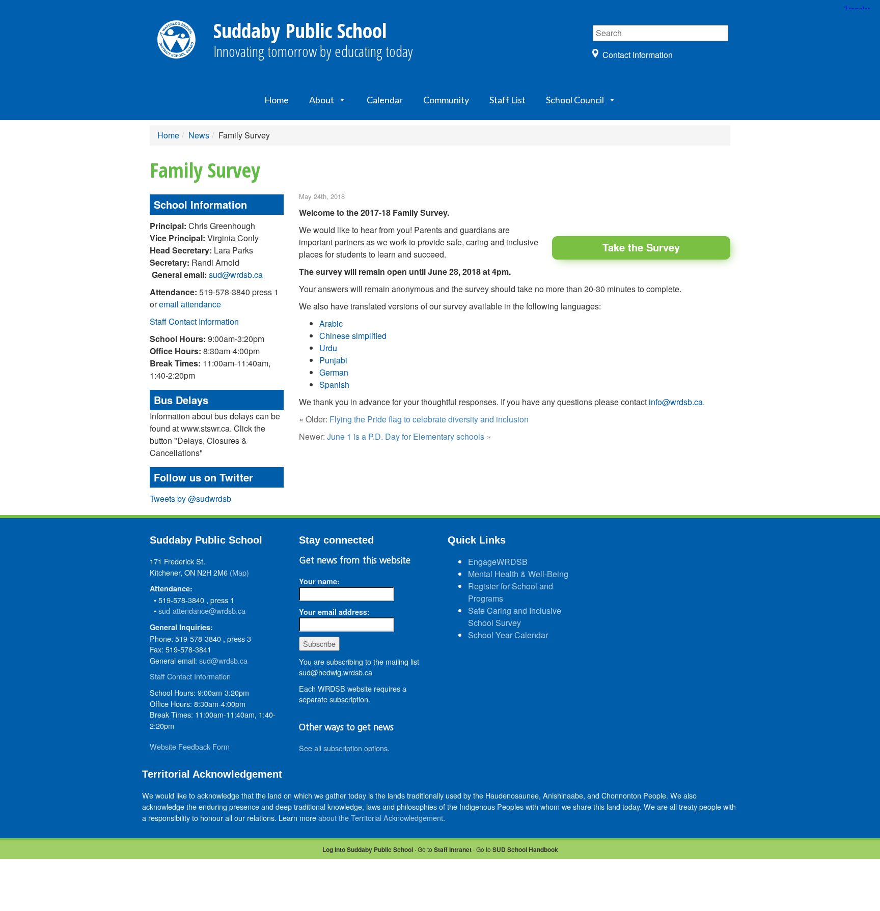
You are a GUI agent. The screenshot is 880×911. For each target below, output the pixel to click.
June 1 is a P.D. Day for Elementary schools (405, 436)
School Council (575, 99)
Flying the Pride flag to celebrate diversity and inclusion (429, 419)
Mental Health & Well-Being (518, 574)
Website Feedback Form (190, 746)
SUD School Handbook (525, 849)
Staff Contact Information (194, 321)
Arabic (331, 323)
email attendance (190, 304)
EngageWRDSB (498, 561)
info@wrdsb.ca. (678, 402)
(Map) (239, 572)
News (198, 135)
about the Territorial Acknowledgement (380, 817)
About (321, 99)
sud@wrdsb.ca (236, 274)
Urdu (328, 348)
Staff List (507, 99)
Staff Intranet (453, 849)
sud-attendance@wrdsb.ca (201, 610)
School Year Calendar (508, 635)
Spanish (334, 384)
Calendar (385, 99)
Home (276, 99)
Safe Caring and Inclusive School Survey (514, 617)
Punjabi (333, 360)
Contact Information (637, 55)
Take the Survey (641, 247)
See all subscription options (343, 748)
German (333, 372)
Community (446, 99)
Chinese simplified (353, 335)
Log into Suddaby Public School (367, 849)
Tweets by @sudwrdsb (190, 498)
